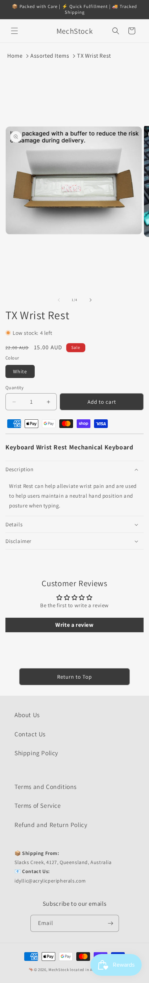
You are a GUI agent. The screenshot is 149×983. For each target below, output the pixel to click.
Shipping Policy (36, 753)
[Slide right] (90, 300)
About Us (27, 715)
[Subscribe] (111, 923)
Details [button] (13, 524)
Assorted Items (49, 55)
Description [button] (19, 469)
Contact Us (30, 734)
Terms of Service (37, 805)
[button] (14, 31)
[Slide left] (59, 300)
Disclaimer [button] (18, 541)
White (20, 371)
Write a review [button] (74, 625)
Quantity (14, 387)
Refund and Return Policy (50, 824)
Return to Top (74, 676)
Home (14, 55)
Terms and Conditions (45, 786)
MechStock (58, 969)
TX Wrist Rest (94, 55)
